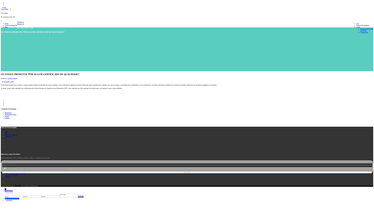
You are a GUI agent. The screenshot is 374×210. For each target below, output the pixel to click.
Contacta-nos (364, 32)
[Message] (69, 196)
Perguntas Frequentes (366, 29)
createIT (17, 186)
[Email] (50, 196)
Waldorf (7, 118)
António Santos (12, 78)
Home (6, 23)
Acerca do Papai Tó (11, 25)
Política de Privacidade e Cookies (15, 173)
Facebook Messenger (12, 198)
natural (7, 116)
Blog (6, 27)
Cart (4, 9)
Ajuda (358, 27)
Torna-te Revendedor (362, 25)
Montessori (8, 113)
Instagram (9, 200)
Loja (357, 23)
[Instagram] (5, 200)
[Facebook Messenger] (5, 198)
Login (4, 7)
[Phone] (32, 196)
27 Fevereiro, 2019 (8, 82)
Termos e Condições (11, 175)
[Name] (14, 196)
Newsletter (363, 30)
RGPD (7, 177)
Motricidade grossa (10, 114)
